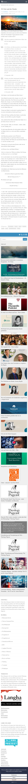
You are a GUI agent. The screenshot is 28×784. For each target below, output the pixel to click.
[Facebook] (26, 234)
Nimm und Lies (5, 655)
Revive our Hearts (6, 658)
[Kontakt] (24, 234)
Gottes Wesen (4, 758)
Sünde (6, 228)
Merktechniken (4, 715)
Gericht (16, 226)
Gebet (2, 713)
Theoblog (4, 661)
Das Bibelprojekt (6, 624)
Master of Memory (6, 651)
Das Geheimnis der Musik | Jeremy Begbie (12, 381)
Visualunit (4, 665)
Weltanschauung (4, 763)
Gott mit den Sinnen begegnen (8, 434)
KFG (3, 645)
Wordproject (5, 668)
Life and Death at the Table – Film (9, 450)
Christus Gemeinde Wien (8, 621)
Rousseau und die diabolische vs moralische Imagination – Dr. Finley (12, 261)
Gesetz (20, 226)
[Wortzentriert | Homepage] (6, 2)
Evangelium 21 (5, 634)
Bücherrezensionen (5, 765)
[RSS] (22, 234)
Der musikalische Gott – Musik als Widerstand (13, 296)
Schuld (2, 228)
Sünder (18, 228)
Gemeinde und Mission (7, 641)
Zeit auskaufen (4, 717)
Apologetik (3, 749)
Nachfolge (3, 760)
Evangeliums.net (6, 638)
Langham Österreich (6, 648)
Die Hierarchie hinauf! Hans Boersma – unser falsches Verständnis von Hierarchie (12, 500)
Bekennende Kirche (6, 618)
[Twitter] (19, 234)
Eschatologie (4, 752)
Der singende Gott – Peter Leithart (9, 347)
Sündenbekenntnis (12, 228)
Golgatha (24, 226)
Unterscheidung (4, 762)
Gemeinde (3, 756)
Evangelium (3, 751)
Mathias (5, 11)
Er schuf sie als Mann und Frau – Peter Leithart (13, 312)
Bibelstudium (4, 710)
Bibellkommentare (5, 708)
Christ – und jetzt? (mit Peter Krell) (10, 482)
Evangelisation (4, 712)
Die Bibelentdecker (6, 631)
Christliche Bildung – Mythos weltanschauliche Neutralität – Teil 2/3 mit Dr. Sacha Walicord (13, 590)
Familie (2, 754)
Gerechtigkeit (10, 226)
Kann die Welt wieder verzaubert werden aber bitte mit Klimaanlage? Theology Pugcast (13, 518)
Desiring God (5, 628)
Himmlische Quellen (7, 5)
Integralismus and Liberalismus (9, 466)
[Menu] (26, 1)
